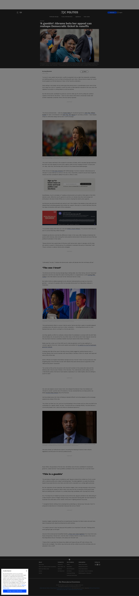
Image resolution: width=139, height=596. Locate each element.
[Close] (26, 570)
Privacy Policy (6, 588)
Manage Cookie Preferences (14, 591)
